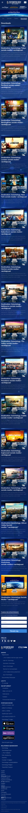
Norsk (2, 790)
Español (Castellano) (6, 779)
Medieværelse (6, 694)
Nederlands (4, 788)
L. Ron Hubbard (6, 752)
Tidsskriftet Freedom (7, 767)
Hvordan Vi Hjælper (7, 760)
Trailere (16, 18)
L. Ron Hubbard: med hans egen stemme (13, 657)
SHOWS (3, 652)
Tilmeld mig (14, 631)
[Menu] (2, 2)
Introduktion (5, 688)
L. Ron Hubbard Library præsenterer (11, 672)
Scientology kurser (7, 750)
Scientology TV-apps (7, 719)
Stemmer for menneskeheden (10, 669)
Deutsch (3, 774)
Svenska (3, 796)
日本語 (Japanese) (6, 787)
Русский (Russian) (6, 794)
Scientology (5, 748)
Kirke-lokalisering (6, 755)
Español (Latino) (5, 778)
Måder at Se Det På (7, 691)
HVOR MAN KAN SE (7, 703)
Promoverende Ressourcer (9, 699)
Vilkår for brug (4, 805)
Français (3, 799)
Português (4, 792)
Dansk (3, 772)
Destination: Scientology (8, 663)
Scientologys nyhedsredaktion (10, 762)
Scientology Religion (7, 764)
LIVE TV (3, 681)
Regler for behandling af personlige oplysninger (10, 809)
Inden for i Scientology (8, 660)
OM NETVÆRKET (6, 686)
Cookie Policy (4, 807)
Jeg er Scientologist (7, 674)
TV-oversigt (5, 683)
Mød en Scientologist (8, 666)
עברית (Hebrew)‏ (5, 781)
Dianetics (4, 757)
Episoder (9, 18)
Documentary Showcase (8, 677)
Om (3, 18)
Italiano (3, 785)
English (3, 770)
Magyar (3, 783)
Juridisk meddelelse (5, 811)
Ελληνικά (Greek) (6, 776)
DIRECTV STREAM (7, 708)
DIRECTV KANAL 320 (8, 705)
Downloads (24, 18)
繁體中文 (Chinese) (6, 797)
